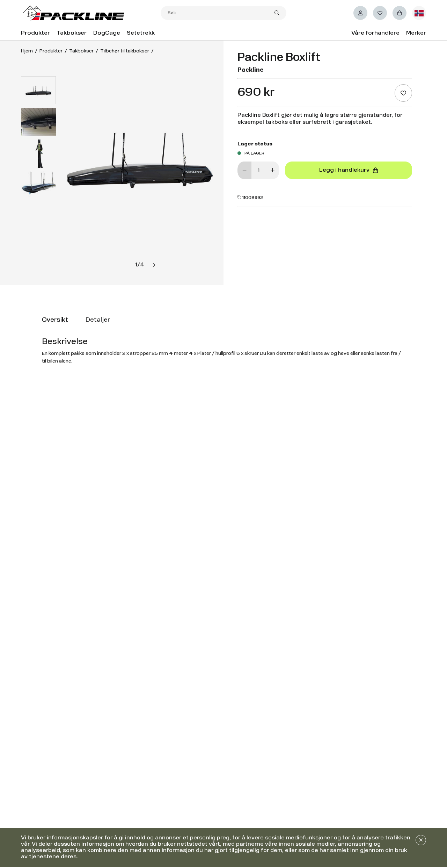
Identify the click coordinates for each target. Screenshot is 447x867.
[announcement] (421, 840)
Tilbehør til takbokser (124, 51)
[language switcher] (419, 13)
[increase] (272, 170)
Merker (416, 33)
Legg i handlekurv (344, 170)
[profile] (360, 13)
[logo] (91, 13)
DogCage (106, 33)
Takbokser (72, 33)
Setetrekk (141, 33)
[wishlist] (380, 13)
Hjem (27, 51)
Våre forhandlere (375, 33)
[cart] (399, 13)
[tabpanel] (223, 351)
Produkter (35, 33)
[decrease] (244, 170)
